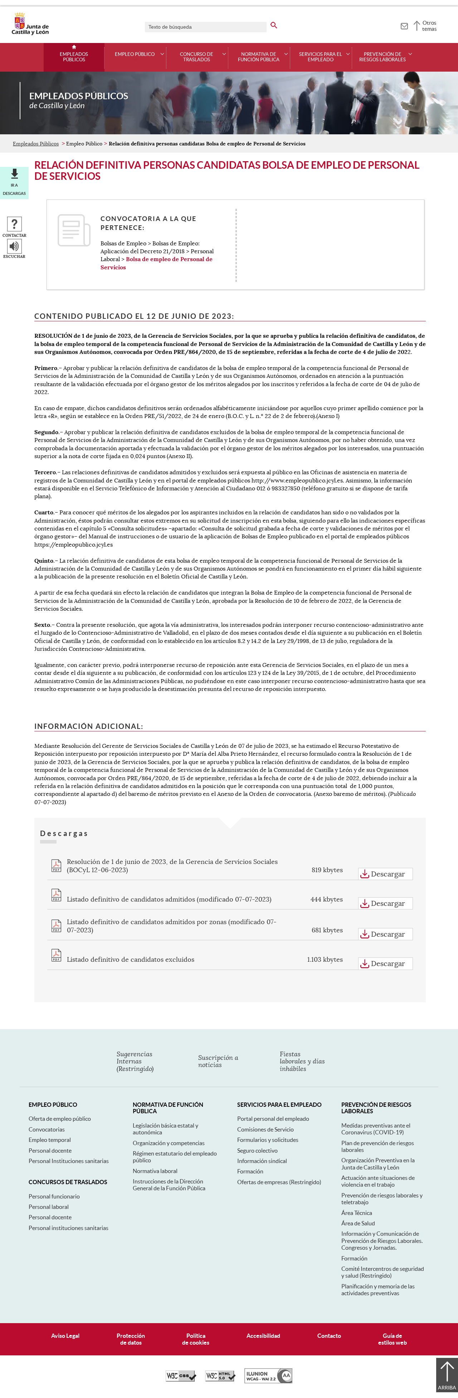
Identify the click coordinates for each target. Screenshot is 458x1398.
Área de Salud (358, 1223)
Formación (250, 1171)
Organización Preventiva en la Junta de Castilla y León (378, 1163)
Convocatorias (47, 1129)
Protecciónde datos (131, 1339)
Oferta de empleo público (60, 1118)
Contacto (329, 1335)
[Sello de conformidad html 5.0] (220, 1379)
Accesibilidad (263, 1335)
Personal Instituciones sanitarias (69, 1161)
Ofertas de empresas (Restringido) (279, 1182)
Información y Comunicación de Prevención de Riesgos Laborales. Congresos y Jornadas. (382, 1240)
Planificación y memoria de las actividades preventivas (378, 1289)
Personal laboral (49, 1207)
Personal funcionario (54, 1196)
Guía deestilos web (392, 1339)
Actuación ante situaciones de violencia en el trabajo (378, 1181)
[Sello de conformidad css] (181, 1379)
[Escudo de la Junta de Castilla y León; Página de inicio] (30, 33)
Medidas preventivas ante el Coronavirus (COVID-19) (375, 1128)
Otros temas (429, 26)
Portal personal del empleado (273, 1118)
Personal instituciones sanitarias (68, 1228)
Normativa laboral (155, 1171)
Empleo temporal (50, 1140)
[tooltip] (404, 25)
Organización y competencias (169, 1143)
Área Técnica (356, 1213)
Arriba (447, 1387)
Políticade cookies (195, 1339)
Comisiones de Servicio (265, 1129)
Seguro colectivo (257, 1150)
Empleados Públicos (74, 57)
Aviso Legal (65, 1335)
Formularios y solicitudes (267, 1140)
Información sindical (262, 1161)
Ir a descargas (14, 189)
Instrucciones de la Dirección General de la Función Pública (169, 1184)
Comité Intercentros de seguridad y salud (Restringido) (382, 1272)
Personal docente (50, 1150)
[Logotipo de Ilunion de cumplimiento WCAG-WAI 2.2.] (268, 1381)
